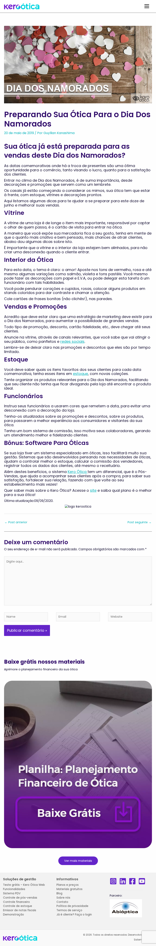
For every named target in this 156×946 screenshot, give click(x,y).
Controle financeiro (16, 902)
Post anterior (15, 522)
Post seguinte (140, 522)
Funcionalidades (14, 889)
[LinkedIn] (122, 881)
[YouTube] (141, 881)
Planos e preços (67, 885)
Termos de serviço (69, 910)
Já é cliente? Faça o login (74, 915)
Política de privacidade (72, 906)
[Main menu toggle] (147, 6)
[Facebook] (132, 881)
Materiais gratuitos (69, 889)
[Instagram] (113, 881)
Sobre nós (63, 898)
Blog (59, 893)
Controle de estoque (17, 906)
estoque (80, 373)
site (93, 490)
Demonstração (13, 915)
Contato (62, 902)
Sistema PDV (12, 893)
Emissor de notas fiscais (19, 910)
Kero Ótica (78, 471)
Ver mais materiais (78, 861)
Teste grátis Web (24, 885)
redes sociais (72, 341)
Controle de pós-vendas (20, 898)
